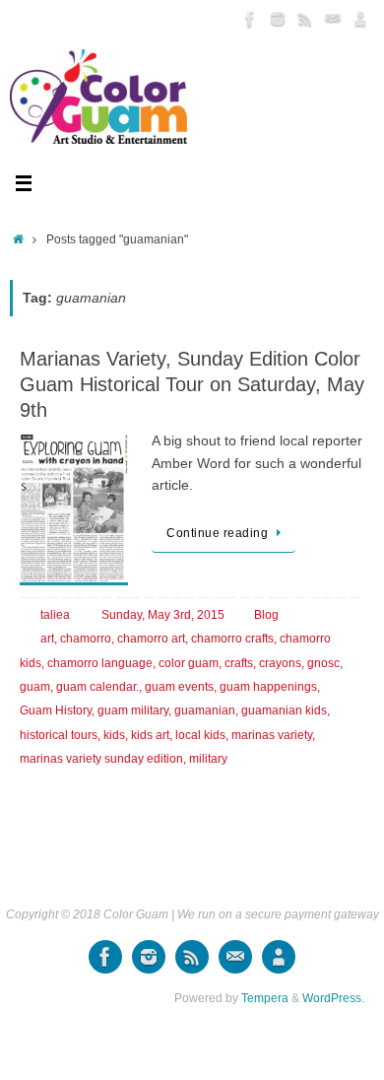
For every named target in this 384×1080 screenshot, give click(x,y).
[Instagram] (277, 19)
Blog (266, 615)
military (208, 759)
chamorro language (100, 663)
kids (114, 735)
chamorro (85, 638)
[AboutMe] (360, 19)
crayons (280, 663)
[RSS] (305, 19)
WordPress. (333, 998)
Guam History (56, 710)
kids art (150, 735)
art (47, 638)
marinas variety (271, 735)
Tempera (264, 998)
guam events (179, 687)
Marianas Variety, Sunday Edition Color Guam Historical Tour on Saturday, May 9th (192, 384)
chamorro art (151, 638)
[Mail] (333, 19)
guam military (132, 710)
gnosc (323, 663)
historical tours (58, 735)
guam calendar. (97, 687)
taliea (55, 615)
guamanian (204, 710)
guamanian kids (284, 710)
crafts (238, 663)
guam (35, 687)
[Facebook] (250, 19)
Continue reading (217, 533)
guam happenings (268, 687)
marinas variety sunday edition (101, 759)
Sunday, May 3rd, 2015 (162, 615)
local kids (200, 735)
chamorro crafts (232, 638)
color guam (189, 663)
